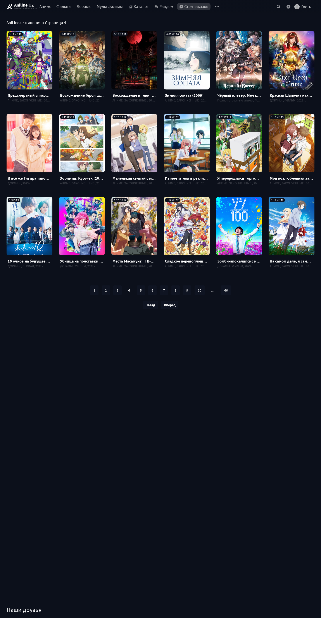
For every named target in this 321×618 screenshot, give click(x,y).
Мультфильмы (110, 6)
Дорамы (84, 6)
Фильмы (63, 6)
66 (226, 290)
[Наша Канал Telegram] (288, 6)
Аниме (45, 6)
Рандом (166, 6)
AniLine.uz (15, 22)
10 (199, 290)
